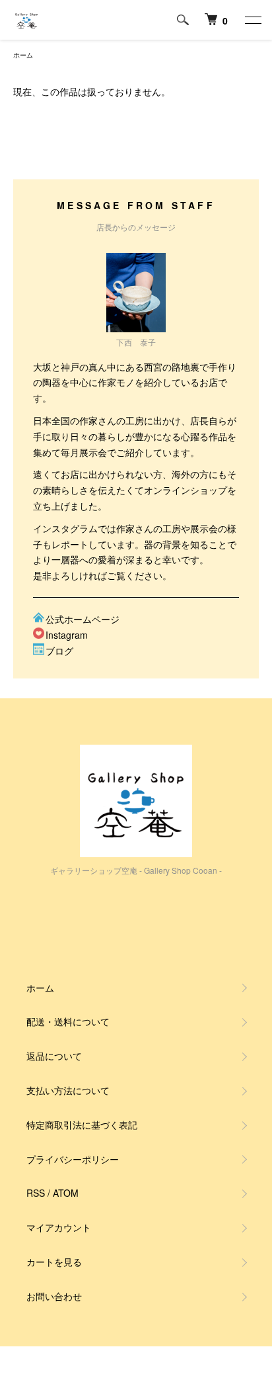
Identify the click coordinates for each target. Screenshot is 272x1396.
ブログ (59, 650)
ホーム (23, 55)
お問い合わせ (54, 1296)
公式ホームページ (82, 619)
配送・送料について (68, 1021)
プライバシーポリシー (72, 1159)
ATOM (66, 1192)
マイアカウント (58, 1227)
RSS (35, 1192)
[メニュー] (252, 20)
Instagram (67, 634)
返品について (54, 1055)
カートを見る (54, 1261)
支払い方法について (68, 1090)
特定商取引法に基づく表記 (81, 1124)
